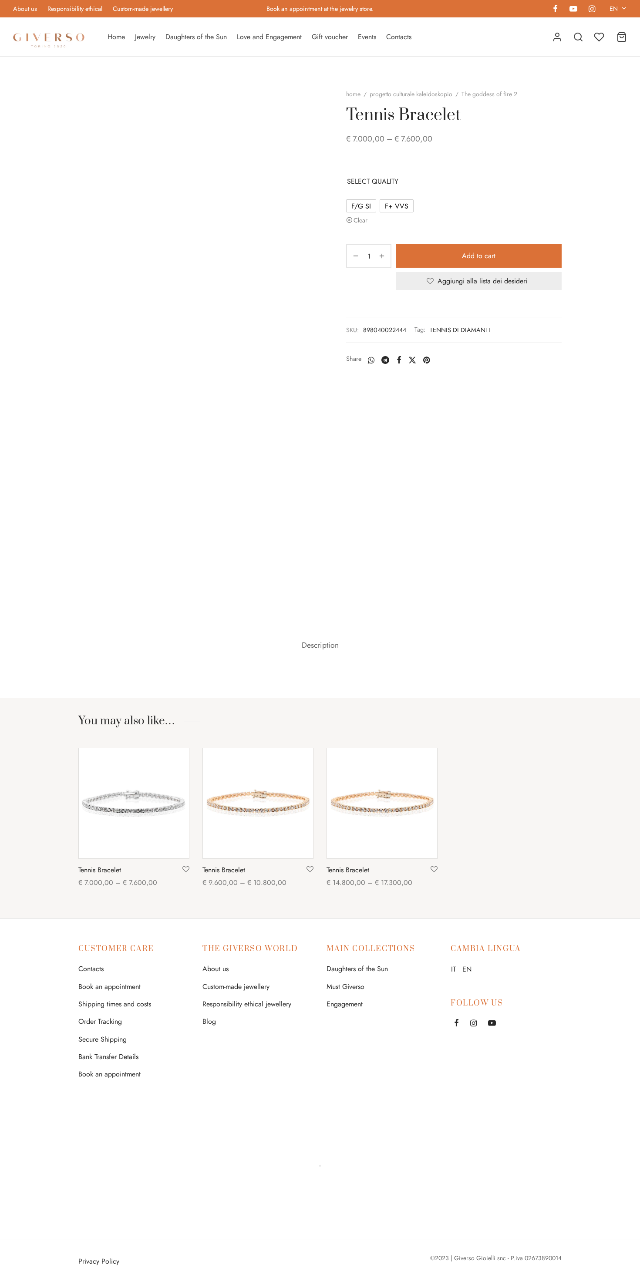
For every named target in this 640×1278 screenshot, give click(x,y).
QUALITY (385, 181)
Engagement (345, 1004)
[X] (412, 360)
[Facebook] (555, 9)
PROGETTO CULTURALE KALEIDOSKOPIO (411, 94)
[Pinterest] (426, 360)
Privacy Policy (98, 1261)
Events (367, 37)
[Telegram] (385, 360)
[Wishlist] (600, 37)
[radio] (361, 205)
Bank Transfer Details (108, 1057)
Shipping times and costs (114, 1004)
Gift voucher (330, 37)
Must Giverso (345, 987)
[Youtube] (573, 9)
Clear (360, 220)
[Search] (578, 37)
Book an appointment (109, 987)
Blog (209, 1021)
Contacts (398, 37)
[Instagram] (592, 9)
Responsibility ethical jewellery (246, 1004)
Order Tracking (100, 1021)
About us (25, 8)
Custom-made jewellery (143, 8)
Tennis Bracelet (99, 870)
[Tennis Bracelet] (134, 803)
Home (116, 37)
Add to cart (478, 256)
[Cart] (621, 37)
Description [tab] (320, 645)
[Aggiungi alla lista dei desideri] (185, 870)
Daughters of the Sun (196, 37)
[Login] (557, 37)
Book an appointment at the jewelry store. (320, 8)
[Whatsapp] (371, 360)
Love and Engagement (269, 37)
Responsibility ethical (74, 8)
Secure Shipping (102, 1039)
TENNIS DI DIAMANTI (460, 330)
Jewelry (145, 37)
